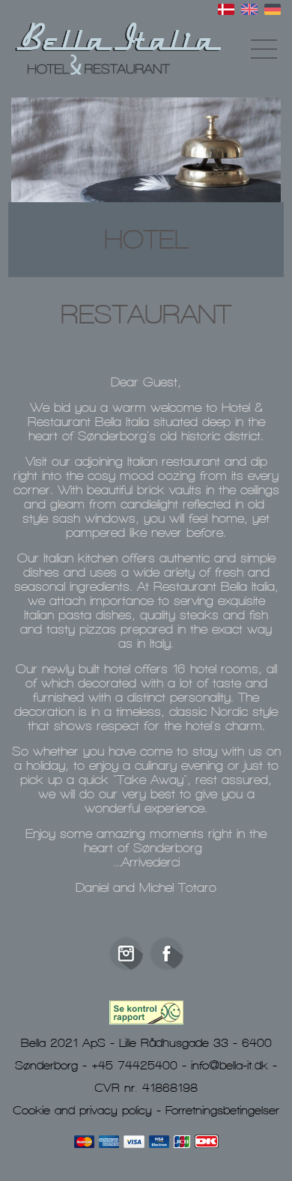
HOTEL (146, 239)
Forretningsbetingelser (222, 1110)
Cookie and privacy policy (82, 1110)
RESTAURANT (146, 314)
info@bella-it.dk (229, 1065)
